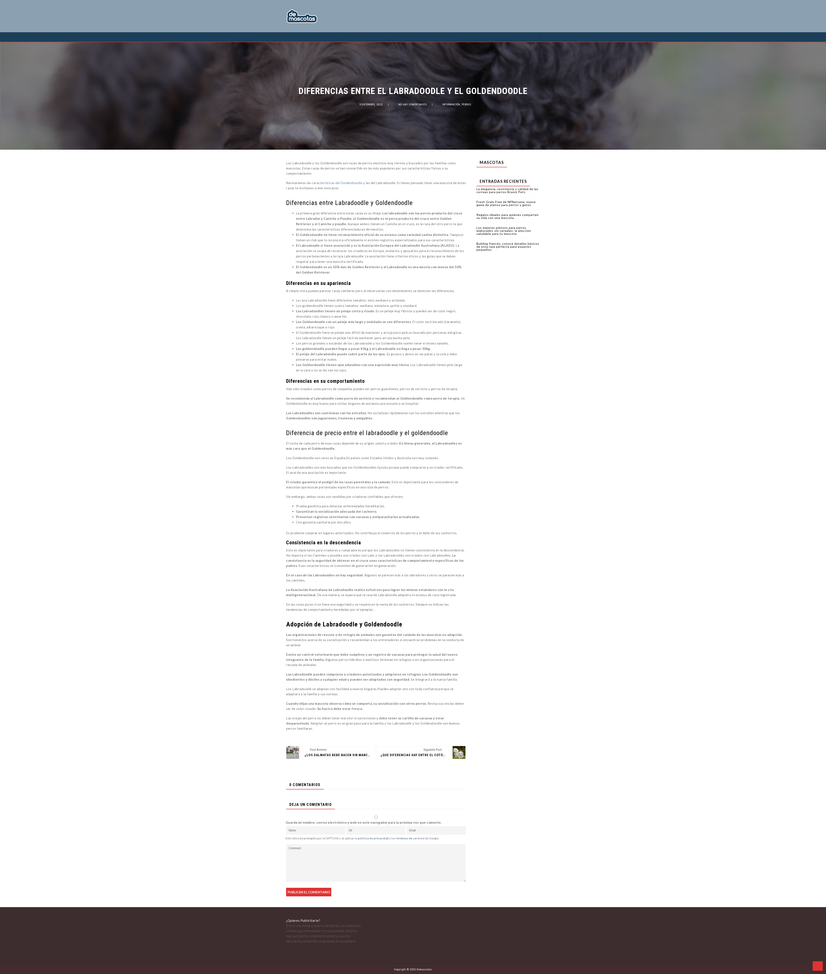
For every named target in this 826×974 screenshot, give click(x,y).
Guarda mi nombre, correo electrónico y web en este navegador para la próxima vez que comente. (364, 822)
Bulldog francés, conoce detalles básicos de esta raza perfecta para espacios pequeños (507, 246)
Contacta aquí (296, 946)
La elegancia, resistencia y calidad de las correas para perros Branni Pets (507, 190)
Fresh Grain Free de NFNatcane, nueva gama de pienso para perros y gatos (506, 203)
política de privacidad (373, 838)
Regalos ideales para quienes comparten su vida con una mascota (507, 216)
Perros (466, 104)
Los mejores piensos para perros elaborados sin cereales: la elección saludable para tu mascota (503, 230)
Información (451, 104)
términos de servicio (410, 838)
